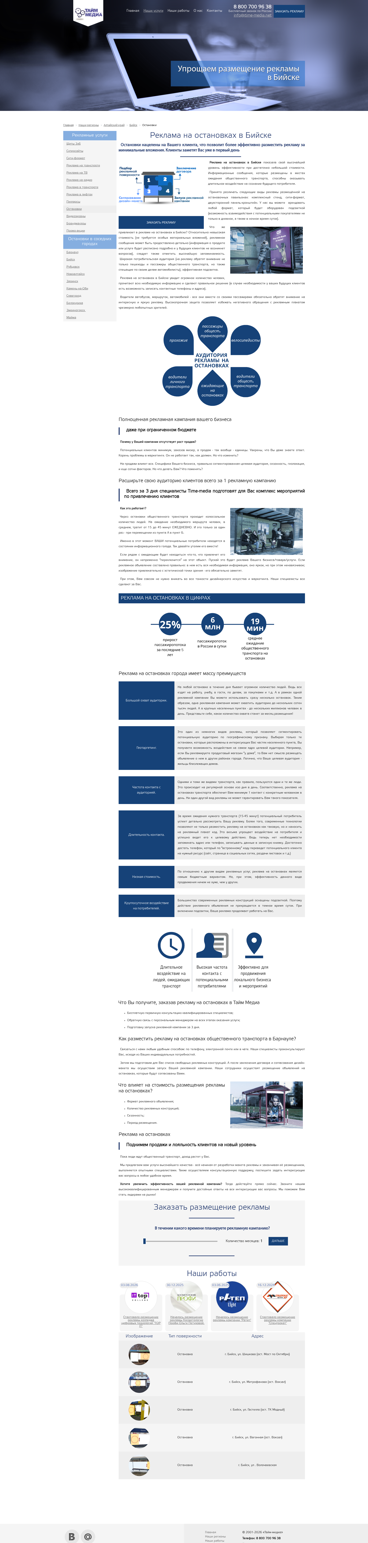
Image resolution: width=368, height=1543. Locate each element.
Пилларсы (73, 201)
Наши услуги (153, 10)
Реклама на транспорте (83, 165)
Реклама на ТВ (77, 172)
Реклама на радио (79, 180)
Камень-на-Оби (77, 288)
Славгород (73, 296)
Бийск (70, 259)
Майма (71, 317)
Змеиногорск (76, 310)
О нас (198, 10)
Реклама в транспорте (82, 187)
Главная (132, 10)
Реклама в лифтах (79, 194)
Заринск (72, 281)
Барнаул (72, 252)
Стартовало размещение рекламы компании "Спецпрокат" (277, 1320)
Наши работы (178, 10)
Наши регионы (215, 1536)
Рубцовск (73, 267)
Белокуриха (74, 303)
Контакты (214, 10)
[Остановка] (139, 1354)
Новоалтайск (75, 274)
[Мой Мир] (88, 1531)
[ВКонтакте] (72, 1531)
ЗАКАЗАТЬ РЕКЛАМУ (289, 11)
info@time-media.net (253, 15)
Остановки (74, 209)
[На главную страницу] (88, 26)
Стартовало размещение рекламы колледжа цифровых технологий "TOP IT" (141, 1322)
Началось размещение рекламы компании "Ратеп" (232, 1319)
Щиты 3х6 (73, 143)
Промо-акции (75, 230)
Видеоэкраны (76, 216)
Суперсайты (74, 151)
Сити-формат (75, 158)
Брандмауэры (76, 223)
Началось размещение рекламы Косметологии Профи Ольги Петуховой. (186, 1320)
